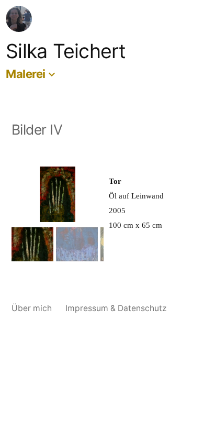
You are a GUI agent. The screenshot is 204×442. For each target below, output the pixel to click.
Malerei (26, 74)
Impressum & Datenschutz (115, 308)
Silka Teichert (66, 51)
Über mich (32, 308)
